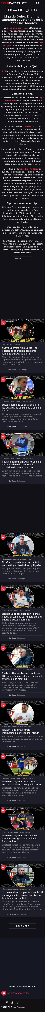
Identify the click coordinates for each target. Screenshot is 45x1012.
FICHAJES (5, 344)
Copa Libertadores (16, 28)
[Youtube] (12, 1002)
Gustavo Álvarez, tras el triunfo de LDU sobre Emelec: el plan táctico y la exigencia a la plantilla (22, 676)
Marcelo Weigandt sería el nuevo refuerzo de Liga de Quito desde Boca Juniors (20, 838)
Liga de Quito (30, 126)
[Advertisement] (22, 290)
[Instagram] (7, 1002)
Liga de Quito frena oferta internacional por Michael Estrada (20, 731)
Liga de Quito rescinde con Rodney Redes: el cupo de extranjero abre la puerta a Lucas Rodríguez (22, 616)
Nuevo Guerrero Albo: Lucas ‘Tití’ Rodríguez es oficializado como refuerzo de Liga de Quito (19, 351)
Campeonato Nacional (11, 401)
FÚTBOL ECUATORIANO (10, 559)
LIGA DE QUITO (15, 344)
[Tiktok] (17, 1002)
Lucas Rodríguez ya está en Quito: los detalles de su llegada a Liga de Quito (21, 407)
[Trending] (3, 322)
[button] (37, 3)
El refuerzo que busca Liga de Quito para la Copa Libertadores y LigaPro (22, 564)
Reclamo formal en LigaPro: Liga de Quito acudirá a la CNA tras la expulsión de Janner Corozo (21, 464)
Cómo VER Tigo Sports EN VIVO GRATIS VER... (13, 960)
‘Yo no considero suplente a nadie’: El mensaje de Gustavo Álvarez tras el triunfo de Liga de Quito (22, 895)
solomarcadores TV (18, 993)
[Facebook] (2, 1002)
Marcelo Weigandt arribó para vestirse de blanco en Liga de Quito (21, 783)
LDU (4, 71)
